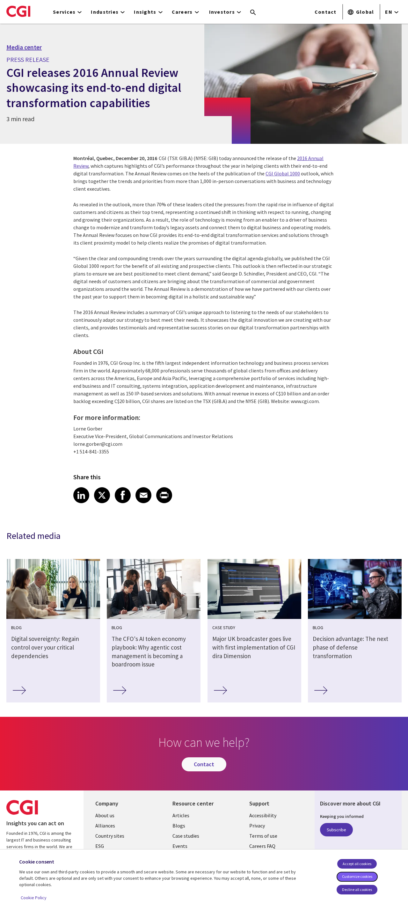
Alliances (105, 825)
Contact (326, 12)
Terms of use (263, 836)
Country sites (109, 836)
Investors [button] (222, 12)
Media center (24, 47)
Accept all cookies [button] (357, 863)
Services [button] (64, 12)
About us (104, 815)
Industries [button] (105, 12)
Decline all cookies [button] (357, 889)
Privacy (257, 825)
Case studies (185, 836)
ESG (99, 846)
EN (388, 12)
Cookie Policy (34, 897)
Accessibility (262, 815)
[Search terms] (253, 13)
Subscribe (336, 830)
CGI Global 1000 (283, 173)
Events (179, 846)
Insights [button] (145, 12)
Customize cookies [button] (357, 876)
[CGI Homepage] (18, 11)
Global (365, 12)
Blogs (178, 825)
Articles (180, 815)
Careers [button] (182, 12)
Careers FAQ (262, 846)
